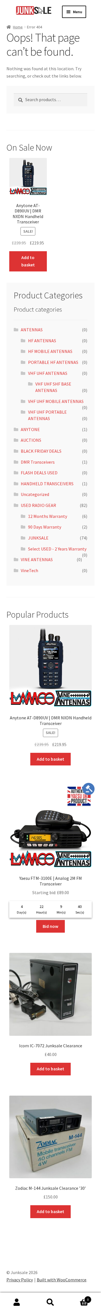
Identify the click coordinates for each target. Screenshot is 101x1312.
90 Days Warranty (44, 527)
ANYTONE (30, 429)
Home (18, 27)
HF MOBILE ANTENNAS (50, 351)
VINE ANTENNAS (37, 559)
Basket (78, 1297)
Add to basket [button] (28, 261)
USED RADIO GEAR (38, 505)
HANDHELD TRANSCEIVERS (47, 483)
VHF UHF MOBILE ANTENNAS (56, 401)
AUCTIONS (31, 440)
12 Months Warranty (47, 516)
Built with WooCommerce (61, 1279)
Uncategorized (35, 494)
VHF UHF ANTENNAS (47, 373)
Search (50, 1302)
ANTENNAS (32, 329)
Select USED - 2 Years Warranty (57, 549)
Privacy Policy (19, 1279)
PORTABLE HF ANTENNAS (53, 362)
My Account (17, 1302)
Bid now (50, 926)
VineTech (29, 570)
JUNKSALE (38, 538)
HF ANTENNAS (42, 340)
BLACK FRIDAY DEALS (41, 451)
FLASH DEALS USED (39, 472)
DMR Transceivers (38, 462)
